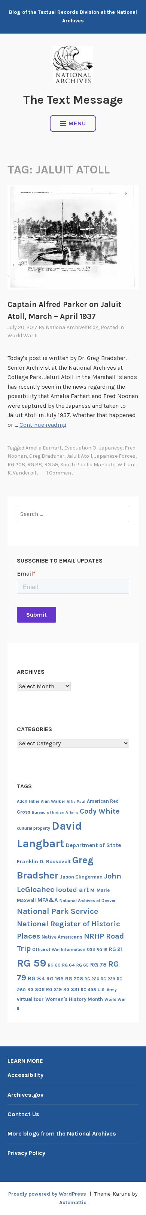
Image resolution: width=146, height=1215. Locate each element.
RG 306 (36, 989)
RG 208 (16, 464)
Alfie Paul (76, 801)
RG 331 (71, 989)
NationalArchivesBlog (72, 327)
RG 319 (54, 989)
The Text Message (73, 100)
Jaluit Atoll (79, 456)
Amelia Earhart (43, 448)
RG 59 (51, 464)
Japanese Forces (115, 456)
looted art (72, 890)
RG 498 (88, 989)
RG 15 (102, 949)
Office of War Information (58, 949)
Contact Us (23, 1114)
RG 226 (92, 979)
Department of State (93, 845)
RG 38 (34, 464)
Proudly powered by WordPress (47, 1194)
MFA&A (47, 900)
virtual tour (30, 999)
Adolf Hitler (28, 801)
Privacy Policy (26, 1152)
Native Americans (62, 937)
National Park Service (57, 911)
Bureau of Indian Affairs (55, 812)
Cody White (99, 811)
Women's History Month (74, 999)
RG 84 (36, 978)
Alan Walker (53, 801)
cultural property (33, 828)
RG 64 (68, 965)
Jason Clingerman (81, 877)
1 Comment (59, 473)
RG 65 (82, 965)
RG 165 (55, 979)
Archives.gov (25, 1094)
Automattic (72, 1202)
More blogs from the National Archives (61, 1133)
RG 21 (115, 949)
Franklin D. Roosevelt (44, 861)
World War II (22, 335)
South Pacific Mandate (87, 464)
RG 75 (98, 964)
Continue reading (43, 424)
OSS (91, 949)
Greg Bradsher (46, 456)
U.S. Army (107, 989)
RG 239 (108, 979)
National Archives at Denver (87, 900)
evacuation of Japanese (93, 448)
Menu (77, 123)
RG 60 (54, 965)
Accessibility (25, 1074)
